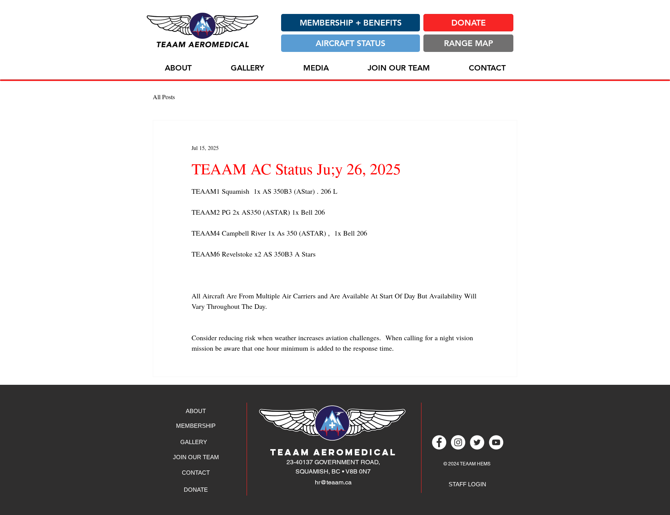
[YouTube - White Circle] (496, 442)
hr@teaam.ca (333, 482)
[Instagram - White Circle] (458, 442)
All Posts (164, 97)
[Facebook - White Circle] (439, 442)
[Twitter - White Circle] (477, 442)
